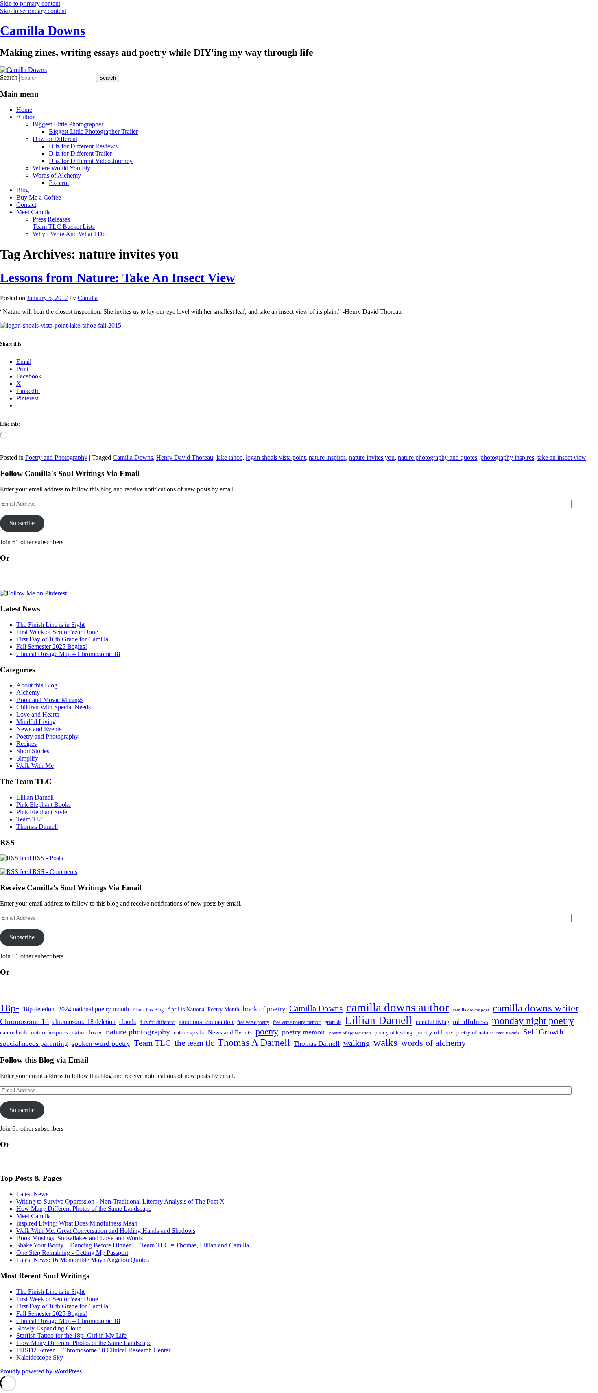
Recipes (26, 743)
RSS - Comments (54, 871)
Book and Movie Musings (49, 699)
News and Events (38, 729)
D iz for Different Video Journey (91, 160)
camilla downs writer (535, 1007)
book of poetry (264, 1009)
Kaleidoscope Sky (39, 1357)
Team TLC (30, 819)
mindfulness (470, 1022)
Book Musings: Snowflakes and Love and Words (79, 1237)
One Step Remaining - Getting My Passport (72, 1252)
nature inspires (327, 457)
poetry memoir (303, 1032)
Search (8, 77)
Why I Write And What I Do (69, 233)
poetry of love (434, 1032)
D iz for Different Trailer (80, 153)
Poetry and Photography (56, 457)
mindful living (432, 1022)
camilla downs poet (471, 1010)
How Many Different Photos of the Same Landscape (83, 1208)
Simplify (27, 758)
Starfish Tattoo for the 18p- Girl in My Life (71, 1335)
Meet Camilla (33, 212)
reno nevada (507, 1033)
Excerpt (59, 182)
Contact (26, 204)
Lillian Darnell (35, 797)
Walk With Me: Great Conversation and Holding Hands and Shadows (105, 1230)
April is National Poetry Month (203, 1009)
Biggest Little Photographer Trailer (93, 131)
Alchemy (28, 692)
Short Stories (32, 751)
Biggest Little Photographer (68, 124)
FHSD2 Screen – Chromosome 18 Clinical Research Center (93, 1350)
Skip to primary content (30, 3)
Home (24, 109)
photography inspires (507, 457)
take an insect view (561, 457)
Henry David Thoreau (184, 457)
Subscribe (22, 522)
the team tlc (194, 1043)
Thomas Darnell (37, 826)
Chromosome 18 (24, 1021)
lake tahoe (229, 457)
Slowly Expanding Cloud (49, 1328)
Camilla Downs (42, 30)
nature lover (87, 1032)
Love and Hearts (37, 714)
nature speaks (189, 1033)
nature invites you (372, 457)
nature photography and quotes (437, 457)
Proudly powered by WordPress (41, 1371)
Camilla (88, 297)
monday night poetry (533, 1020)
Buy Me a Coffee (38, 197)
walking (356, 1043)
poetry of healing (393, 1033)
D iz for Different (55, 138)
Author (25, 116)
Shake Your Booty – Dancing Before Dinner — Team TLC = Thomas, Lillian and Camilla (132, 1245)
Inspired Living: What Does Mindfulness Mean (76, 1223)
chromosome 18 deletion (84, 1021)
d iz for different (157, 1022)
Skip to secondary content (33, 10)
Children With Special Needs (53, 707)
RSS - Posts (47, 857)
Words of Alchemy (57, 175)
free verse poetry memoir (297, 1022)
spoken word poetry (101, 1043)
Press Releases (51, 219)
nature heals (13, 1033)
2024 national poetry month (93, 1009)
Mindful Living (36, 721)
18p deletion (39, 1009)
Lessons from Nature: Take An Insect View (117, 277)
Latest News (32, 1194)
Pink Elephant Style (41, 811)
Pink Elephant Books (43, 804)
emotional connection (206, 1022)
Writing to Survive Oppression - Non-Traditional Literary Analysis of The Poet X (120, 1201)
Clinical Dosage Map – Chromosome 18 (68, 653)
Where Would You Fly (61, 168)
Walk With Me (35, 765)
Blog (22, 190)
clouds (127, 1021)
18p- (9, 1007)
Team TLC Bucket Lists (64, 226)
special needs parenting (34, 1043)
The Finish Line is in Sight (50, 624)
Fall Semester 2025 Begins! (51, 646)
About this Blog (36, 685)
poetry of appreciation (350, 1032)
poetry (266, 1032)
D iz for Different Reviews (83, 146)
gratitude (333, 1022)
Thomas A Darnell (254, 1042)
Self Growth (543, 1032)
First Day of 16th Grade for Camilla (62, 639)
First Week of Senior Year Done (57, 631)
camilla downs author (397, 1007)
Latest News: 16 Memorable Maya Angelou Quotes (82, 1259)
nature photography (138, 1032)
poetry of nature (474, 1032)
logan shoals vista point (276, 457)
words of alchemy (433, 1043)
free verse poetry (253, 1022)
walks (385, 1042)
